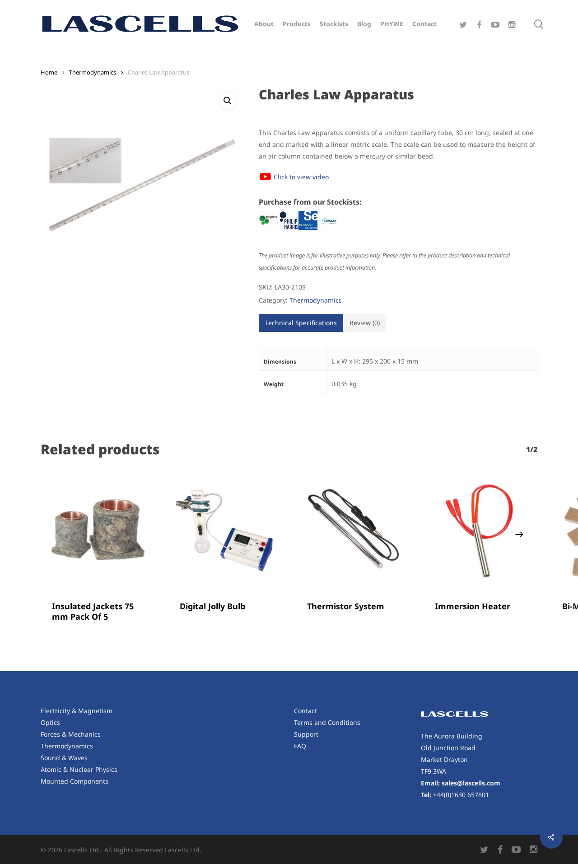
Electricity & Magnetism (76, 710)
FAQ (300, 746)
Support (306, 734)
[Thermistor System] (353, 531)
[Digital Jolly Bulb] (225, 531)
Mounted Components (74, 781)
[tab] (301, 323)
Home (49, 72)
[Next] (519, 534)
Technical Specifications (301, 322)
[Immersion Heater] (481, 531)
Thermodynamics (92, 72)
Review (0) (365, 322)
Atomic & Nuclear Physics (79, 769)
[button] (227, 101)
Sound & (54, 757)
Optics (50, 722)
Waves (78, 757)
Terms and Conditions (327, 722)
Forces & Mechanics (71, 734)
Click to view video (301, 177)
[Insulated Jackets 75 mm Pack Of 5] (98, 531)
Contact (305, 710)
